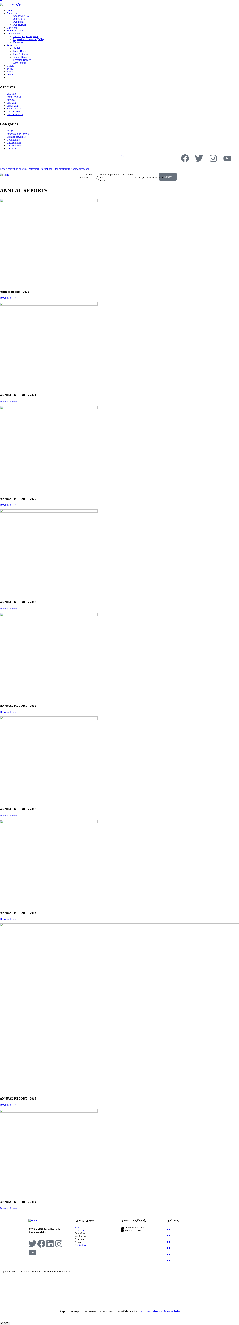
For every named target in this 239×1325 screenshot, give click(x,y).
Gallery (139, 177)
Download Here (8, 297)
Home (83, 177)
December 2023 (15, 114)
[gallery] (168, 1230)
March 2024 (13, 105)
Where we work (103, 177)
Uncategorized (14, 142)
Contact (160, 177)
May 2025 (12, 94)
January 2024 (13, 111)
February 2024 (14, 108)
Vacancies (12, 148)
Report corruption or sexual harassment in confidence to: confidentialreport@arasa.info (44, 168)
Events (10, 131)
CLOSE (4, 1323)
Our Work (97, 177)
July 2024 (12, 99)
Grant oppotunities (16, 136)
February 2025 (14, 96)
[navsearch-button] (122, 155)
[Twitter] (199, 158)
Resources (128, 174)
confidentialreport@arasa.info (159, 1311)
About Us (89, 176)
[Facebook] (185, 158)
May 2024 (12, 102)
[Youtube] (227, 158)
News (153, 177)
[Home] (4, 174)
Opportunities (13, 139)
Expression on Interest (18, 133)
